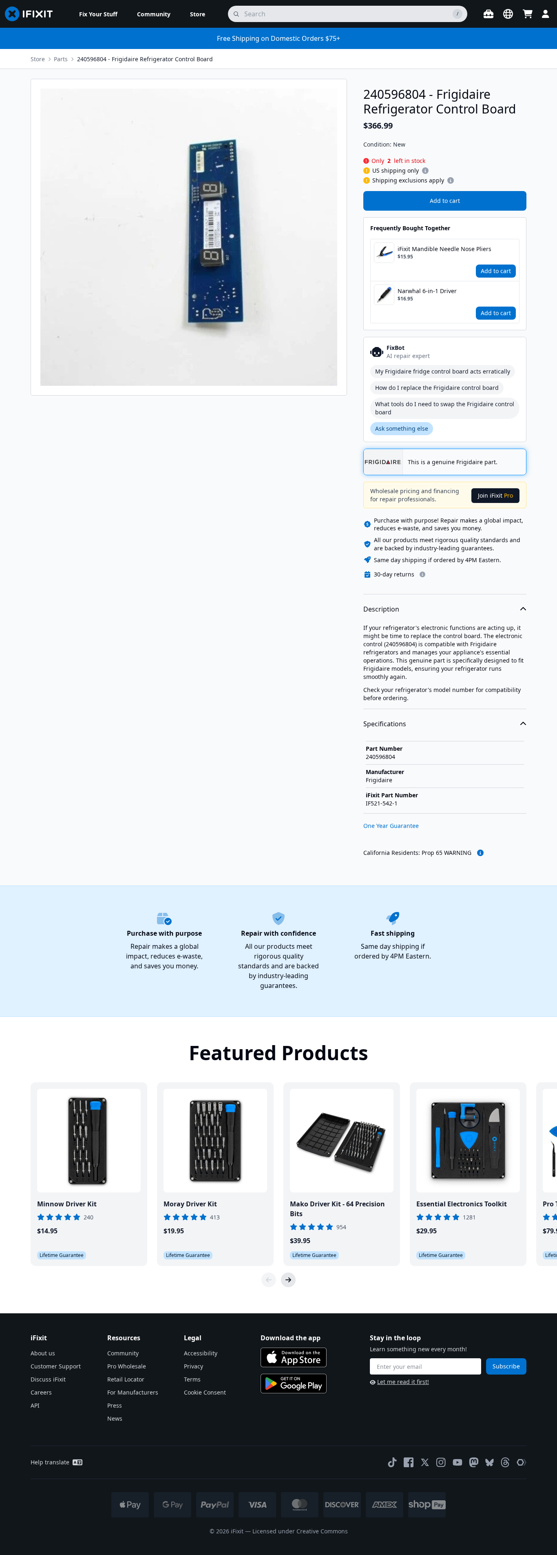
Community (123, 1353)
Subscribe (506, 1366)
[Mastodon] (474, 1462)
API (35, 1405)
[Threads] (505, 1462)
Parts (61, 59)
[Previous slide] (268, 1279)
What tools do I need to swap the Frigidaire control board (444, 408)
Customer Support (56, 1366)
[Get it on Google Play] (294, 1383)
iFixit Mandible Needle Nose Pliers (444, 249)
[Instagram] (441, 1462)
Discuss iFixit (48, 1379)
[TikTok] (392, 1462)
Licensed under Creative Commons (300, 1531)
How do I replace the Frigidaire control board (437, 388)
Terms (192, 1379)
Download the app (290, 1337)
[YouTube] (457, 1462)
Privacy (193, 1366)
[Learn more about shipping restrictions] (425, 170)
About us (43, 1353)
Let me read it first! (403, 1382)
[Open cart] (527, 14)
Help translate (50, 1462)
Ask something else (401, 428)
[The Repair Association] (521, 1462)
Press (114, 1405)
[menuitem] (98, 14)
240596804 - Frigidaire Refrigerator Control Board (145, 59)
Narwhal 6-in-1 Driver (427, 291)
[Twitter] (425, 1462)
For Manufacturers (132, 1392)
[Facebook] (408, 1462)
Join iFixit (495, 495)
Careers (41, 1392)
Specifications (384, 723)
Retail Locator (125, 1379)
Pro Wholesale (126, 1366)
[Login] (545, 13)
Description (381, 609)
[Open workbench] (488, 14)
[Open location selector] (508, 14)
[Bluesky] (489, 1462)
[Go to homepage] (32, 14)
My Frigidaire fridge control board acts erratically (442, 371)
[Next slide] (288, 1279)
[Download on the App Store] (294, 1357)
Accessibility (200, 1353)
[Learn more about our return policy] (422, 574)
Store (38, 59)
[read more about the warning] (480, 852)
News (114, 1418)
